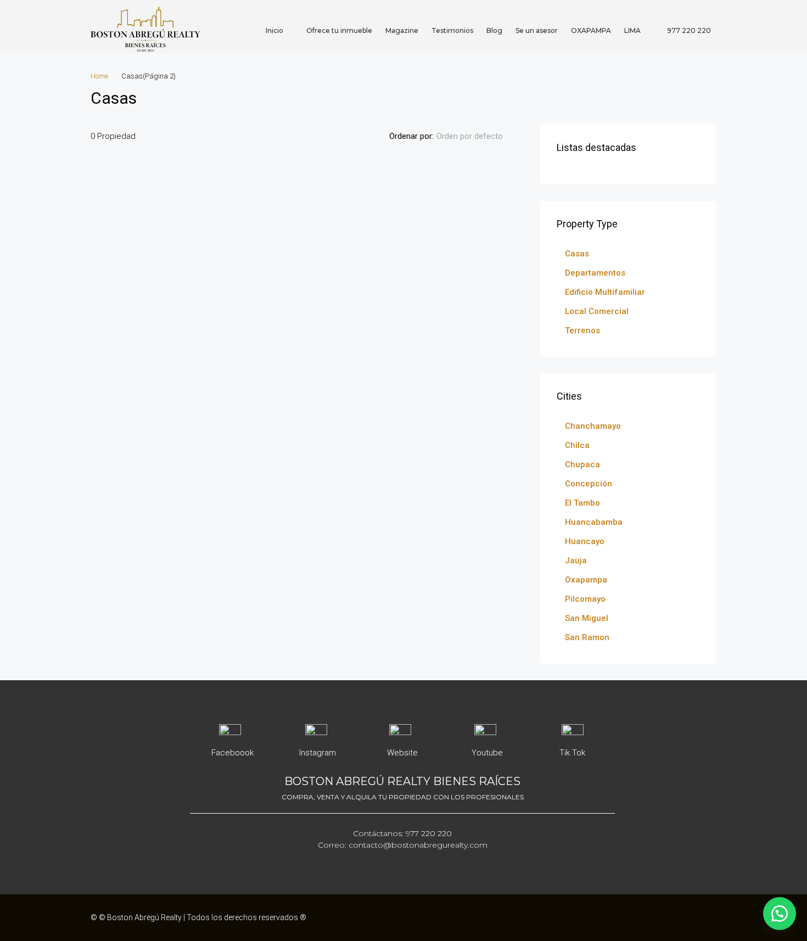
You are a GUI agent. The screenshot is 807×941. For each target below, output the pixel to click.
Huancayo (584, 541)
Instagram (317, 753)
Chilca (577, 445)
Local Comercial (597, 311)
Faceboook (232, 753)
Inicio (274, 30)
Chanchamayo (593, 426)
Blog (494, 30)
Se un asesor (536, 30)
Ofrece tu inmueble (339, 30)
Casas (577, 254)
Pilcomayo (585, 599)
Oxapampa (586, 580)
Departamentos (595, 273)
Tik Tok (572, 753)
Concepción (588, 484)
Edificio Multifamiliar (605, 292)
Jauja (576, 560)
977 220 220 (688, 30)
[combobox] (479, 136)
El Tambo (582, 503)
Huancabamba (594, 522)
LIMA (632, 30)
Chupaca (582, 464)
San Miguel (586, 618)
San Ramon (587, 637)
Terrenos (582, 330)
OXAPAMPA (591, 30)
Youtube (487, 753)
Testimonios (452, 30)
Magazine (401, 30)
